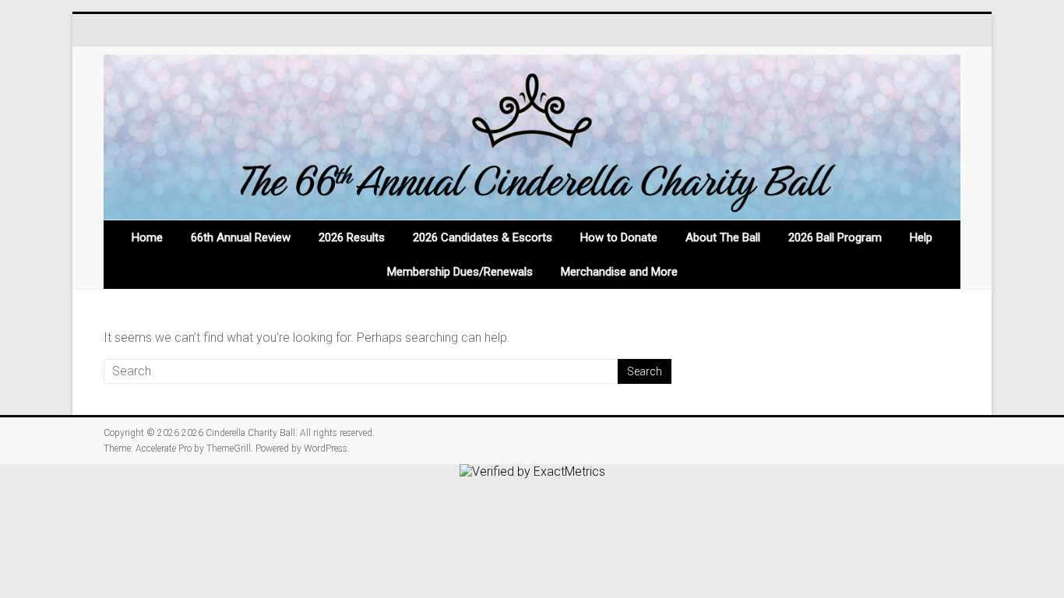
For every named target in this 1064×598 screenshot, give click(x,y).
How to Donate (618, 237)
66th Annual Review (241, 237)
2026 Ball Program (835, 237)
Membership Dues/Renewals (460, 272)
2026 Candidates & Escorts (482, 237)
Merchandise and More (619, 272)
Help (921, 237)
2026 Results (352, 237)
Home (147, 237)
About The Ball (722, 237)
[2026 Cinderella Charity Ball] (532, 137)
